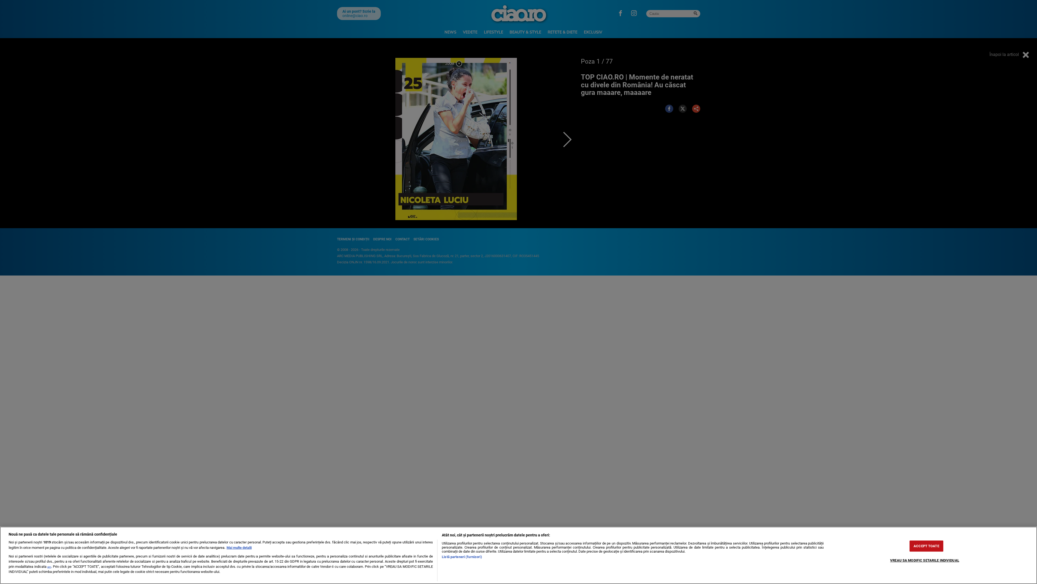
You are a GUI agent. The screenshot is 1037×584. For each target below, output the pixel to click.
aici (49, 567)
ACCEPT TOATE (926, 546)
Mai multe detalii (239, 548)
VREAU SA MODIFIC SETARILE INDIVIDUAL (924, 560)
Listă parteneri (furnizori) (462, 557)
